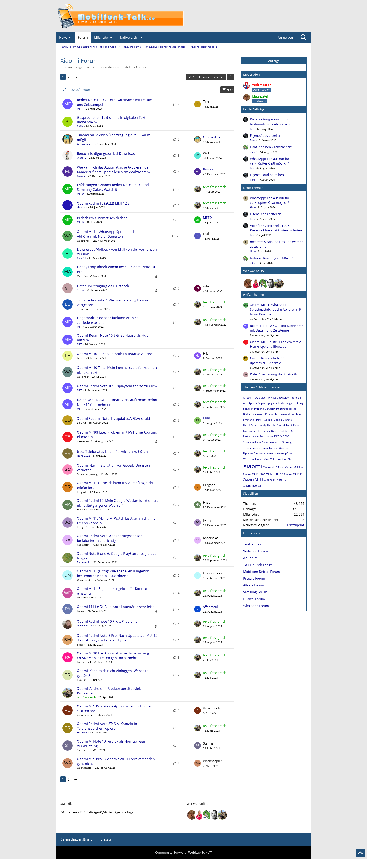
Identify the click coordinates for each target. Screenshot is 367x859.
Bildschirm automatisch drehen (102, 218)
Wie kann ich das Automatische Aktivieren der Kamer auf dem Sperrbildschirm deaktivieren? (113, 169)
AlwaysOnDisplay (278, 397)
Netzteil (284, 431)
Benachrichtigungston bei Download (106, 153)
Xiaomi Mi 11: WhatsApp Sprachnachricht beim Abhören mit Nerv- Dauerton (114, 234)
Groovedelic (84, 144)
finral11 (81, 258)
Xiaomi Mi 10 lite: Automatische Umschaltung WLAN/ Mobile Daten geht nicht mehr (113, 655)
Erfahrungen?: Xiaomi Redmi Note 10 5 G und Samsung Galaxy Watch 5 (113, 187)
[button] (230, 77)
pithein (254, 152)
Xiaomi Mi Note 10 (275, 479)
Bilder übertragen (253, 414)
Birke (207, 418)
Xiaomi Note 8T (252, 485)
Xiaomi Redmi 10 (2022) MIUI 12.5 (103, 203)
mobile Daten (270, 431)
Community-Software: (183, 852)
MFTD (80, 193)
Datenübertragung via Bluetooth (103, 286)
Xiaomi (252, 466)
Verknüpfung (284, 453)
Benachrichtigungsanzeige (280, 408)
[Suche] (303, 37)
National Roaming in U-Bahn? (271, 258)
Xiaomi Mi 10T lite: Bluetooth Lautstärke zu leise (115, 353)
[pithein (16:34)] (263, 284)
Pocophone (266, 436)
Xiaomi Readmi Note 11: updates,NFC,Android (113, 418)
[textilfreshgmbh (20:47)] (279, 284)
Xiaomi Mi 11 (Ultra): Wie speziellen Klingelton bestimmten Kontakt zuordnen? (113, 573)
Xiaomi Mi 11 (253, 479)
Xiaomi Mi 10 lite (271, 474)
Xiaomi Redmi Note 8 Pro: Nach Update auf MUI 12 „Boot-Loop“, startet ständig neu (117, 638)
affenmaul (210, 607)
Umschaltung (270, 448)
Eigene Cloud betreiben (267, 175)
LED (259, 431)
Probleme (282, 436)
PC (291, 431)
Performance (251, 436)
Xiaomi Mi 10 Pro (294, 474)
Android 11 (296, 397)
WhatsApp (263, 459)
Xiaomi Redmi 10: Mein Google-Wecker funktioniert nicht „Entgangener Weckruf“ (117, 503)
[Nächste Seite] (75, 77)
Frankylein (83, 732)
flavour (81, 176)
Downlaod (284, 414)
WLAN (287, 459)
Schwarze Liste (252, 442)
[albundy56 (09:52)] (271, 284)
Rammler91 (84, 562)
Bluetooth (271, 414)
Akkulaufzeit (260, 397)
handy (262, 425)
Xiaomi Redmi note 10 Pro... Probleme (107, 621)
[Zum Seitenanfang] (360, 853)
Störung (287, 442)
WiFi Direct (276, 459)
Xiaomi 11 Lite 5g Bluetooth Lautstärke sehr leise (115, 606)
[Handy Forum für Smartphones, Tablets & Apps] (183, 16)
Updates (284, 448)
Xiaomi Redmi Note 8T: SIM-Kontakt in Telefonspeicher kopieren (107, 726)
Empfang (248, 419)
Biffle (80, 126)
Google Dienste (283, 419)
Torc (252, 129)
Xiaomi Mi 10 (250, 474)
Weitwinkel (249, 459)
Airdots (247, 397)
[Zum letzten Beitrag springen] (197, 104)
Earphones (297, 414)
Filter (230, 89)
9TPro (80, 290)
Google (268, 419)
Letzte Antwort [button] (79, 89)
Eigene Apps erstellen (265, 135)
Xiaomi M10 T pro (273, 467)
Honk (253, 207)
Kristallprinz (295, 525)
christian (82, 207)
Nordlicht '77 (84, 625)
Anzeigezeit (250, 403)
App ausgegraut (267, 403)
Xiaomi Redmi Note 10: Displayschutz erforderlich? (117, 386)
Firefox (259, 419)
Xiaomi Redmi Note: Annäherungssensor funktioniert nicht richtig (109, 538)
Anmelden (285, 37)
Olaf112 (81, 157)
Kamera (297, 425)
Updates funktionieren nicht (259, 453)
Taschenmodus (252, 448)
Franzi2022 (83, 455)
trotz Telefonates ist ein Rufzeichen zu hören (112, 451)
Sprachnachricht (271, 442)
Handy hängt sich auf (279, 425)
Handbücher (250, 425)
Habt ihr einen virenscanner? (271, 147)
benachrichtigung (253, 408)
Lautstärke (249, 431)
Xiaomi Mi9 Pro (294, 467)
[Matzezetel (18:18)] (248, 284)
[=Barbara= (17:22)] (256, 284)
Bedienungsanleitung (290, 403)
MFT (79, 108)
